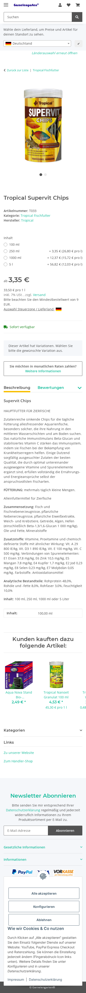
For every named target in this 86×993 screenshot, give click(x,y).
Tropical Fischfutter (35, 215)
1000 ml (45, 257)
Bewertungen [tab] (51, 387)
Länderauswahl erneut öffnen (54, 53)
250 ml (45, 251)
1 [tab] (40, 174)
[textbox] (37, 43)
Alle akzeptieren (44, 893)
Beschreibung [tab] (17, 387)
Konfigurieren (44, 907)
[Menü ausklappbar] (6, 3)
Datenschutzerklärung (45, 979)
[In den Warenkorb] (7, 84)
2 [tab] (45, 174)
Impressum (16, 979)
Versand (39, 295)
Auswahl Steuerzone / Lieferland (29, 309)
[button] (60, 5)
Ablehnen (44, 920)
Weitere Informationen (43, 371)
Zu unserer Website (19, 752)
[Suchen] (77, 17)
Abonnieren (65, 830)
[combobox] (37, 43)
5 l (45, 264)
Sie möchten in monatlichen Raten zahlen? (43, 368)
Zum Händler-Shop (18, 761)
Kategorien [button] (14, 730)
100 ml (14, 244)
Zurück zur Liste (17, 70)
